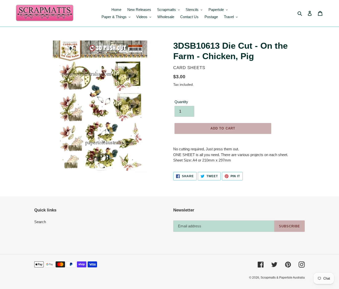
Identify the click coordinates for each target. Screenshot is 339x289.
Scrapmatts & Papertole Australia (283, 277)
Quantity (181, 102)
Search (40, 222)
